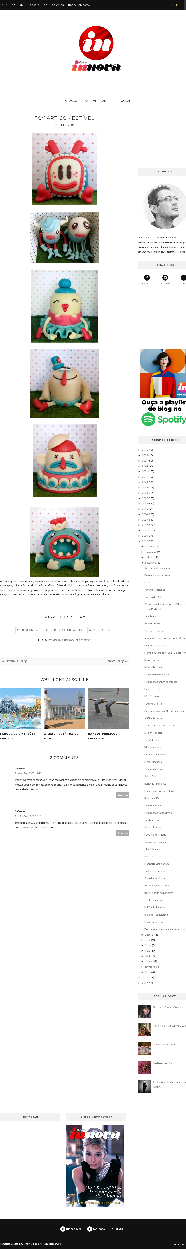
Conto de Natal (153, 820)
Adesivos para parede (156, 885)
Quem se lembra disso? (157, 674)
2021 (145, 476)
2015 (145, 508)
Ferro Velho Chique (155, 834)
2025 (145, 455)
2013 (145, 519)
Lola (146, 582)
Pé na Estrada (152, 623)
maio (147, 950)
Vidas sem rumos (154, 747)
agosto (149, 934)
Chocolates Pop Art (155, 754)
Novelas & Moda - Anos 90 (168, 1006)
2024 (145, 460)
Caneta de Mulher (154, 596)
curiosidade (68, 639)
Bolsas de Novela (154, 667)
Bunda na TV (151, 798)
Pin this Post (102, 630)
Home (3, 5)
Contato (58, 5)
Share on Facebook (34, 630)
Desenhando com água (157, 575)
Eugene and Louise (101, 581)
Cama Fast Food (153, 805)
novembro (151, 551)
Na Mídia (18, 5)
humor (79, 639)
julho (148, 939)
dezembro (150, 546)
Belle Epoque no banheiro (158, 892)
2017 (145, 498)
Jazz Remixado (152, 616)
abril (147, 956)
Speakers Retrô (153, 703)
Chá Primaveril (152, 849)
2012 (145, 524)
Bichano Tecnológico (156, 914)
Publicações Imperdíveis (158, 812)
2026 (145, 449)
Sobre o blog (37, 5)
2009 (145, 541)
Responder (123, 795)
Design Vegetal (153, 732)
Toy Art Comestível (155, 739)
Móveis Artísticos (154, 659)
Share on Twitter (70, 630)
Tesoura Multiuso (154, 769)
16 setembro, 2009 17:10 (28, 816)
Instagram (165, 283)
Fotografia (124, 100)
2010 (145, 535)
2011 (145, 530)
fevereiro (150, 966)
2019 (145, 487)
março (148, 961)
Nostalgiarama (79, 5)
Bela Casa (149, 856)
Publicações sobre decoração (160, 681)
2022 (145, 471)
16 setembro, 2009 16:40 (28, 773)
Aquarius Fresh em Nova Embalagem (164, 710)
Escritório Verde (153, 921)
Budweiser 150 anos (164, 1044)
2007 (145, 982)
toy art (88, 639)
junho (148, 945)
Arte (105, 100)
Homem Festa (152, 689)
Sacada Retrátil (152, 827)
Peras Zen (150, 776)
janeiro (149, 972)
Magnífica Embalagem (156, 863)
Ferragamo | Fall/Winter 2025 (169, 1025)
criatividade (53, 639)
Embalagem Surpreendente (159, 790)
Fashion (89, 100)
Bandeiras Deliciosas (156, 783)
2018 (145, 492)
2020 (145, 482)
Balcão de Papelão (154, 907)
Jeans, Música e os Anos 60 (159, 725)
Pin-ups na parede (154, 630)
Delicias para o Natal (155, 645)
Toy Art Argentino (154, 589)
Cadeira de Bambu (154, 870)
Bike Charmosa (152, 696)
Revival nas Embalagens (157, 567)
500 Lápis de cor (153, 718)
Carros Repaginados (155, 841)
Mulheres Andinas (163, 1063)
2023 (145, 466)
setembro (150, 562)
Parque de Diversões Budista (18, 736)
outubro (149, 557)
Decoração (68, 100)
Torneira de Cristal (154, 878)
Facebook (147, 283)
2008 (145, 977)
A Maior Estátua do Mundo (61, 736)
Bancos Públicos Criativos (102, 736)
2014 (145, 514)
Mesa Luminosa (153, 761)
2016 (145, 503)
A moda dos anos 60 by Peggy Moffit (165, 638)
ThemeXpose (31, 1243)
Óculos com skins (154, 900)
